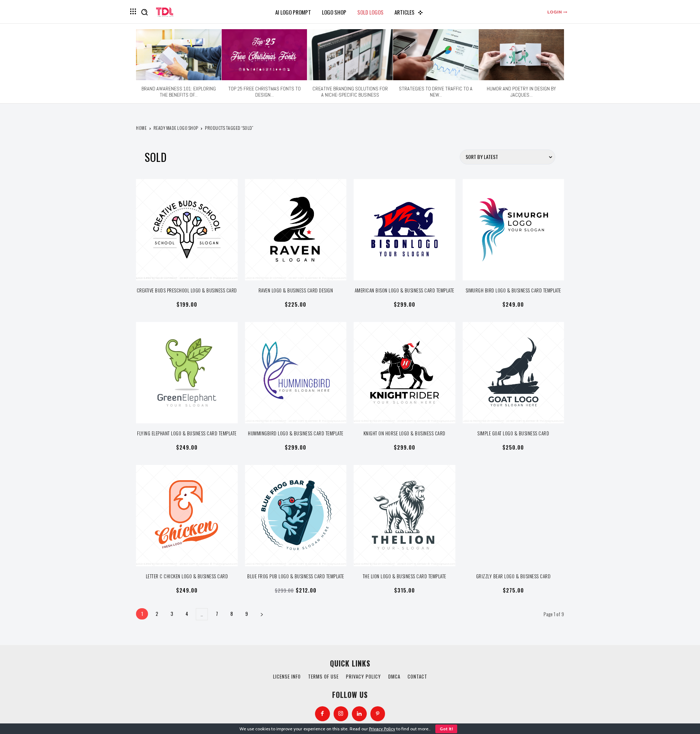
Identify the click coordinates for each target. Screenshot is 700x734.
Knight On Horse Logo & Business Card (404, 433)
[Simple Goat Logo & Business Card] (513, 373)
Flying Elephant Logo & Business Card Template (187, 433)
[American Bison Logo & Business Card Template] (404, 230)
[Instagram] (341, 713)
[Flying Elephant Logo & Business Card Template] (187, 373)
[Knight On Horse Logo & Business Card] (404, 373)
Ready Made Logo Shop (175, 128)
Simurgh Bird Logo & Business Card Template (513, 290)
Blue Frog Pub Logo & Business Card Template (295, 576)
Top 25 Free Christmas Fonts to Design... (264, 91)
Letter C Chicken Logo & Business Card (187, 576)
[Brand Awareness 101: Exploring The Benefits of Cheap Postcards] (178, 54)
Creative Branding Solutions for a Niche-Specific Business (350, 91)
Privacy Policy (382, 728)
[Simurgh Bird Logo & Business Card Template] (513, 230)
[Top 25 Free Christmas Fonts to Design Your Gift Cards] (264, 54)
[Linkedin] (359, 713)
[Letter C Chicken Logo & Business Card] (187, 516)
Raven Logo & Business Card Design (295, 290)
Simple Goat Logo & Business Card (513, 433)
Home (141, 128)
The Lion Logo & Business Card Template (404, 576)
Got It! (446, 728)
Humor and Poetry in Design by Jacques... (521, 91)
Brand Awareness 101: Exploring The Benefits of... (178, 91)
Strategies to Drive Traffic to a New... (435, 91)
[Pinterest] (377, 713)
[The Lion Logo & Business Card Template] (404, 516)
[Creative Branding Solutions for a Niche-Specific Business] (350, 54)
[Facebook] (322, 713)
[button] (144, 12)
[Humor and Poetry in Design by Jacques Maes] (521, 54)
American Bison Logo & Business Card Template (404, 290)
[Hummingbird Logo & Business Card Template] (296, 373)
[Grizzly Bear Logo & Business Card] (513, 516)
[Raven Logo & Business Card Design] (296, 230)
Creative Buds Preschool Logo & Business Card (187, 290)
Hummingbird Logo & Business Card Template (295, 433)
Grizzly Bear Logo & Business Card (513, 576)
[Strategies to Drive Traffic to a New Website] (435, 54)
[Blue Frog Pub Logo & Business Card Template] (296, 516)
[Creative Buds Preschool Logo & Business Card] (187, 230)
